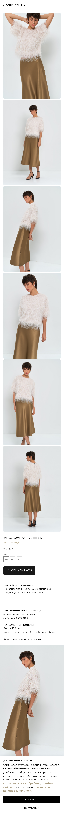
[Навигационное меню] (59, 5)
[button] (19, 570)
